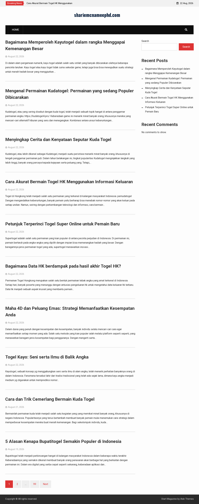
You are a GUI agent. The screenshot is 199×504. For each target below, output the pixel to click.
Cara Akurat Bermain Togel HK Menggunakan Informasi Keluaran (69, 181)
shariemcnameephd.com (97, 14)
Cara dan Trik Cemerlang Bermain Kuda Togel (50, 399)
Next (45, 484)
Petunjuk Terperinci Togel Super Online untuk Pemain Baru (62, 223)
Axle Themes (187, 498)
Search (145, 41)
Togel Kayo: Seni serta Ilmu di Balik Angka (46, 357)
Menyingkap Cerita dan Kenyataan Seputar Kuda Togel (58, 139)
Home (15, 29)
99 (34, 484)
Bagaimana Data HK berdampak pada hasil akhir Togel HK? (63, 266)
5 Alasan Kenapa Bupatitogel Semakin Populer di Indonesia (63, 441)
